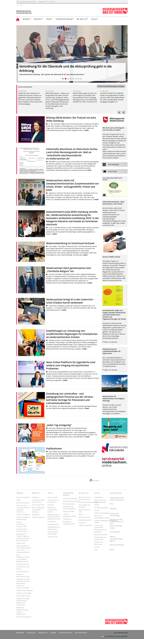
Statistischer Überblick (70, 498)
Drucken (96, 480)
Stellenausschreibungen (24, 593)
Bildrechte (20, 633)
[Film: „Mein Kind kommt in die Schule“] (114, 189)
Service (97, 493)
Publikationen (54, 448)
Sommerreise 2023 (38, 505)
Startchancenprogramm (24, 617)
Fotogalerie (35, 497)
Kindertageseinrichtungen (71, 501)
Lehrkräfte (51, 505)
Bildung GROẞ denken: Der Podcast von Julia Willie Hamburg (63, 70)
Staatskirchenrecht (84, 517)
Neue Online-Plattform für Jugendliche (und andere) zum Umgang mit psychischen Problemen (70, 365)
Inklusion (113, 509)
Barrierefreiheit (81, 633)
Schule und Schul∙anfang (115, 514)
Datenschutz (43, 633)
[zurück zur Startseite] (24, 11)
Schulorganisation (53, 524)
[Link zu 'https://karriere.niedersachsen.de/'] (114, 428)
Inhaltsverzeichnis (65, 633)
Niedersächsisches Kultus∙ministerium (117, 499)
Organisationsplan (69, 511)
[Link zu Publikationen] (31, 460)
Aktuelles (19, 493)
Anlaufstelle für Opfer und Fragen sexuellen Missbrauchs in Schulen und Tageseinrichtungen (23, 583)
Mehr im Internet (110, 342)
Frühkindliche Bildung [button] (64, 19)
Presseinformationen (23, 497)
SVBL (95, 549)
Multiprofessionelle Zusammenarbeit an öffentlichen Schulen (54, 517)
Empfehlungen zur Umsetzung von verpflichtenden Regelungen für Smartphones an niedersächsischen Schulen (71, 334)
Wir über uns (84, 493)
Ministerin (36, 493)
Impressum (82, 523)
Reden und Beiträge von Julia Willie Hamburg (38, 510)
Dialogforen (35, 514)
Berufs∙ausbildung (117, 545)
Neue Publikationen (22, 571)
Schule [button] (48, 19)
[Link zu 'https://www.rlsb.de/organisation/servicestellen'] (114, 241)
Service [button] (94, 19)
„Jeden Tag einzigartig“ (59, 425)
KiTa (111, 504)
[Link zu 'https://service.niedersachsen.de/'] (114, 462)
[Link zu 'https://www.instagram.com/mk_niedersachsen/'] (114, 164)
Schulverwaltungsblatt (101, 507)
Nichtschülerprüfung (100, 534)
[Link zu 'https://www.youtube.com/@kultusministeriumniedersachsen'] (114, 171)
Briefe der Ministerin (22, 503)
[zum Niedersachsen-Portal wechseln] (115, 13)
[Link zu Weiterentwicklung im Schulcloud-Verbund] (31, 252)
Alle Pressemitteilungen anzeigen (111, 86)
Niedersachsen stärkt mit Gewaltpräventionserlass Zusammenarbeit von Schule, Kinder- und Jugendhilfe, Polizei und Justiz (29, 97)
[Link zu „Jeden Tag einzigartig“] (31, 432)
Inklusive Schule (52, 536)
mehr (87, 130)
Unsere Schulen (52, 497)
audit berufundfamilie (85, 525)
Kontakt (96, 505)
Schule (50, 493)
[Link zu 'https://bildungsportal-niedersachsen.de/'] (114, 119)
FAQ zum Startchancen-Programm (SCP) (21, 524)
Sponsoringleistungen (23, 596)
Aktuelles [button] (25, 19)
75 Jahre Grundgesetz (23, 514)
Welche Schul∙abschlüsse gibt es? (116, 539)
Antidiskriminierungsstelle (24, 590)
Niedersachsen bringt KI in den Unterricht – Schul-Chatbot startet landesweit (70, 301)
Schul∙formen (115, 532)
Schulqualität (52, 521)
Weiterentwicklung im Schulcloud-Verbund (70, 243)
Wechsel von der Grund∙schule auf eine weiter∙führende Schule (116, 523)
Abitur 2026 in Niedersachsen (111, 93)
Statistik (96, 510)
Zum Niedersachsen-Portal (27, 1)
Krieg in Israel (20, 543)
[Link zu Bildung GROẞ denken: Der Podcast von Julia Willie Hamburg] (31, 129)
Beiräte (81, 514)
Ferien (112, 550)
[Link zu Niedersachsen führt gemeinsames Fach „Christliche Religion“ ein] (31, 279)
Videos (18, 500)
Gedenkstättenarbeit (85, 520)
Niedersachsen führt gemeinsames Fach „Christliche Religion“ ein (68, 269)
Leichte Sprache (116, 493)
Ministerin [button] (38, 19)
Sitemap (96, 547)
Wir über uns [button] (82, 19)
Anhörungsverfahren (22, 564)
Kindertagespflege (69, 504)
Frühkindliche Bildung (68, 494)
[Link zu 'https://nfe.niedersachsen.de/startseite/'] (114, 448)
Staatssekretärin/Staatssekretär (89, 502)
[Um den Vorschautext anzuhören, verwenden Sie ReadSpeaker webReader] (47, 124)
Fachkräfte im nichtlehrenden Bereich (52, 510)
